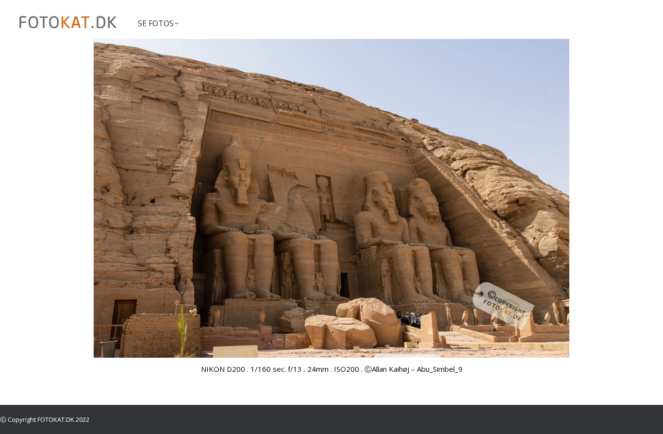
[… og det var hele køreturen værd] (331, 198)
